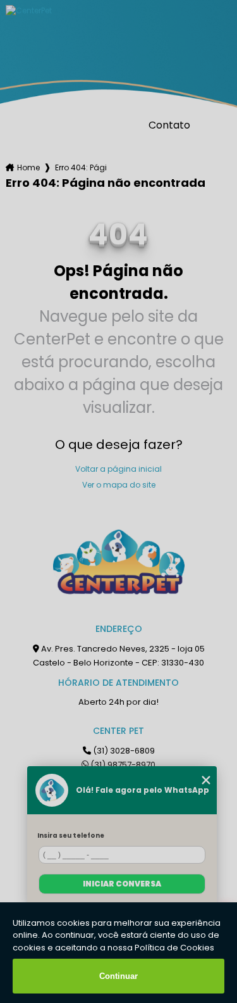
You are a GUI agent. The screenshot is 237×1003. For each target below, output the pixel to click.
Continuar (118, 976)
